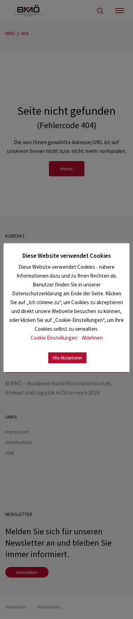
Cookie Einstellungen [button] (54, 337)
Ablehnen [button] (92, 337)
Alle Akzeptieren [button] (67, 358)
